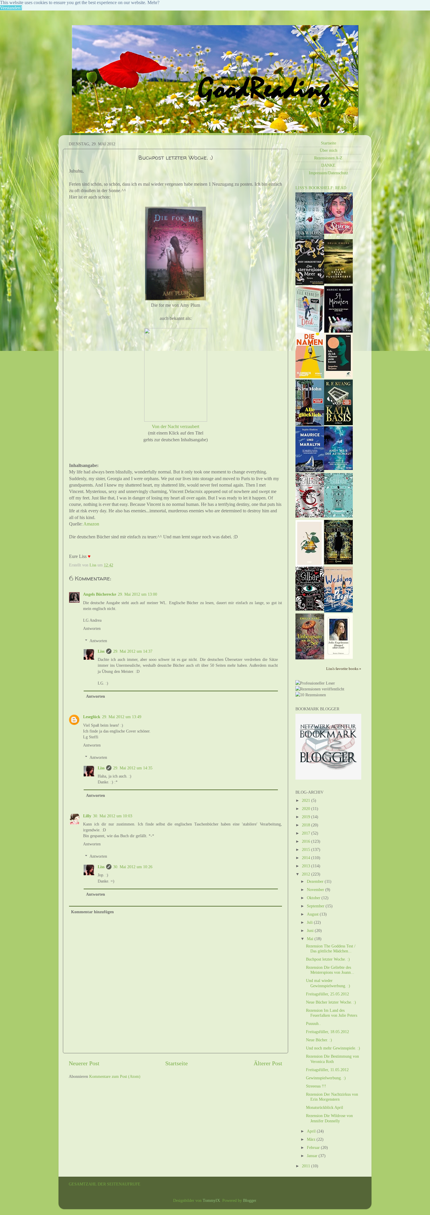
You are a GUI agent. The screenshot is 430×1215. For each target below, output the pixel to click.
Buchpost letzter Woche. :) (328, 959)
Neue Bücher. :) (319, 1040)
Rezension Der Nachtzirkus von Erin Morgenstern (332, 1097)
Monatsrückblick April (324, 1107)
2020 (306, 808)
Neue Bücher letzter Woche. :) (331, 1002)
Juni (311, 930)
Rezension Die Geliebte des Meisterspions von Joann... (330, 970)
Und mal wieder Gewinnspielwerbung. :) (328, 983)
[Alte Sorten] (309, 565)
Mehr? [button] (153, 2)
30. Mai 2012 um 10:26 (132, 866)
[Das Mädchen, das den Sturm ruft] (338, 232)
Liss (101, 651)
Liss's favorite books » (343, 668)
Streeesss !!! (316, 1086)
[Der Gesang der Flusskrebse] (338, 282)
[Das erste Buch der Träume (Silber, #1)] (309, 609)
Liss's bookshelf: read (320, 187)
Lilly (87, 816)
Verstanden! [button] (11, 7)
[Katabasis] (338, 423)
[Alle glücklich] (309, 424)
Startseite (176, 1063)
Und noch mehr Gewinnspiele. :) (333, 1048)
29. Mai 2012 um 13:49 (121, 716)
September (316, 906)
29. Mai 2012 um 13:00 (137, 594)
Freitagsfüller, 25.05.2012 (327, 994)
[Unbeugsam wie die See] (309, 658)
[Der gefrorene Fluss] (309, 237)
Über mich (328, 150)
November (316, 889)
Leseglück (91, 716)
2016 (306, 841)
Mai (310, 938)
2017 (306, 833)
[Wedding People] (338, 611)
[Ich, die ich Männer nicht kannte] (338, 377)
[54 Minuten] (338, 331)
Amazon (91, 523)
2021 (306, 800)
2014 (306, 857)
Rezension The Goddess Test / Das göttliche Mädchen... (330, 948)
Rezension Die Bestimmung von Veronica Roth (332, 1059)
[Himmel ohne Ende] (338, 657)
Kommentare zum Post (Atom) (114, 1076)
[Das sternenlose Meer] (309, 283)
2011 (306, 1166)
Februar (314, 1147)
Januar (313, 1155)
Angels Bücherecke (99, 594)
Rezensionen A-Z (328, 158)
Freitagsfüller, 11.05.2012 (327, 1069)
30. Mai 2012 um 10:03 (112, 816)
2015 (306, 849)
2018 (306, 825)
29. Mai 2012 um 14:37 (132, 651)
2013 (306, 866)
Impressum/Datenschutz (328, 172)
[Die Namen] (309, 376)
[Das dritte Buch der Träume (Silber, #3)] (309, 516)
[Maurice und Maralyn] (309, 470)
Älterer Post (268, 1063)
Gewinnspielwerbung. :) (326, 1078)
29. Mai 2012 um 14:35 (132, 768)
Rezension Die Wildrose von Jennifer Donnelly (329, 1118)
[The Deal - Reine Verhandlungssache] (309, 331)
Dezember (316, 881)
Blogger (249, 1200)
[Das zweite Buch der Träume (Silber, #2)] (338, 516)
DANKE (328, 165)
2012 (306, 874)
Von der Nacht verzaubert (175, 426)
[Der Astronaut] (338, 468)
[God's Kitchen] (338, 563)
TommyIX (211, 1200)
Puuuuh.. (313, 1023)
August (313, 914)
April (312, 1131)
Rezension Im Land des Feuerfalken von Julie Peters (331, 1013)
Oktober (314, 897)
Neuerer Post (84, 1063)
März (312, 1139)
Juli (310, 922)
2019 (306, 816)
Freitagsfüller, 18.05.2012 (327, 1031)
